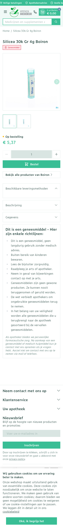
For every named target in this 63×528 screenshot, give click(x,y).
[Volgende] (56, 81)
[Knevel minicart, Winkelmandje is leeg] (42, 12)
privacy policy (17, 459)
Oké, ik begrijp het (31, 521)
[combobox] (27, 21)
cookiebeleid (11, 511)
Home (6, 30)
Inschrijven (31, 445)
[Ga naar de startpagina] (20, 12)
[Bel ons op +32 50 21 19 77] (35, 12)
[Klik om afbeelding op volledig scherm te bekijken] (31, 81)
